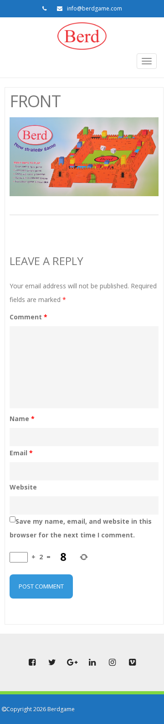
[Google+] (72, 662)
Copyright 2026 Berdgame (40, 709)
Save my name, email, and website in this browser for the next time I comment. (81, 528)
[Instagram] (112, 662)
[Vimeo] (132, 662)
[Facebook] (32, 662)
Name (22, 418)
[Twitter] (52, 662)
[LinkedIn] (92, 662)
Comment (28, 317)
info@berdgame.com (94, 8)
